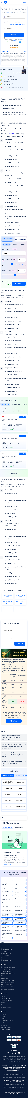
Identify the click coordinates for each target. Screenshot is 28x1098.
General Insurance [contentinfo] (7, 949)
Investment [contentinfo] (6, 955)
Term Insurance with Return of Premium (19, 895)
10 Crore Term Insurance (5, 923)
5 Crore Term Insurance (5, 907)
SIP (4, 93)
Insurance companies (6, 1000)
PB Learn (3, 1005)
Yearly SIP (15, 244)
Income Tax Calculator (7, 971)
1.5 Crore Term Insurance (5, 927)
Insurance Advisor (6, 930)
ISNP (2, 1023)
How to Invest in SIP (8, 788)
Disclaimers (5, 818)
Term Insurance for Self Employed (6, 919)
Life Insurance (5, 895)
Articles (3, 996)
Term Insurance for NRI (19, 887)
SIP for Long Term (8, 806)
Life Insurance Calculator (18, 903)
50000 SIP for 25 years (7, 608)
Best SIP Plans (8, 800)
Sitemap (3, 1016)
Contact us (4, 1025)
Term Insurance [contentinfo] (7, 953)
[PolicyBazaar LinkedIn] (15, 1052)
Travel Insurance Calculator (8, 984)
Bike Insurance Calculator (7, 989)
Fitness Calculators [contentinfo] (8, 969)
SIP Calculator (9, 93)
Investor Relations (5, 1029)
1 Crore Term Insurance (5, 884)
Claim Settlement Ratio (19, 919)
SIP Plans (18, 775)
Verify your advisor (6, 1027)
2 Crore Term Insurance (18, 907)
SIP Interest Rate (20, 782)
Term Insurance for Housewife (6, 911)
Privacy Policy (21, 39)
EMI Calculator (5, 937)
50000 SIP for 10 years (20, 595)
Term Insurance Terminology (5, 915)
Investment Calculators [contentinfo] (9, 967)
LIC (15, 880)
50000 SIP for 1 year (8, 595)
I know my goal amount (20, 239)
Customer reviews (5, 998)
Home (2, 93)
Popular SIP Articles (8, 775)
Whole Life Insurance (6, 899)
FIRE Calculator (18, 934)
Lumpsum (23, 244)
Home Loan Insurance (20, 930)
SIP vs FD (20, 794)
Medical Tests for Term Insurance (19, 915)
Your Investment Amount (8, 627)
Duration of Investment (8, 634)
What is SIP (20, 788)
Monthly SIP (7, 244)
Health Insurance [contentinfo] (7, 958)
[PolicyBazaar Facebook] (8, 1052)
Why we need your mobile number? (17, 24)
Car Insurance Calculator (7, 987)
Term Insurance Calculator (18, 891)
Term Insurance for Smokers (19, 923)
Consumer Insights (6, 1007)
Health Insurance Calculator (8, 982)
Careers (3, 1018)
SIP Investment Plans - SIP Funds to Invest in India (8, 782)
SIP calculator (11, 134)
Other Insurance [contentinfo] (7, 960)
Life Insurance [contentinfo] (6, 951)
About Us (3, 1014)
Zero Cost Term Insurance (18, 927)
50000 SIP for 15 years (7, 602)
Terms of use (15, 40)
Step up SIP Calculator (20, 806)
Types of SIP (8, 794)
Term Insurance (5, 891)
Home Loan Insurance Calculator (7, 934)
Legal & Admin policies (7, 1020)
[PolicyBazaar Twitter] (11, 1052)
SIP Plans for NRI (20, 800)
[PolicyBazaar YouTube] (19, 1052)
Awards (3, 1002)
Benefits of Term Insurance (18, 911)
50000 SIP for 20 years (20, 602)
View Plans (14, 35)
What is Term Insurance (5, 903)
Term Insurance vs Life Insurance (19, 899)
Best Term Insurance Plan (19, 884)
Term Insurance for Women (6, 887)
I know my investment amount (7, 239)
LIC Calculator (5, 880)
